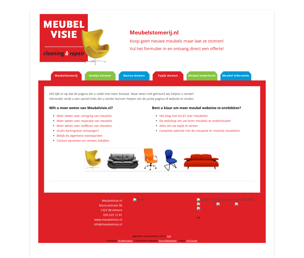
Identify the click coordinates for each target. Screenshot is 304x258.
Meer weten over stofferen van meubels (84, 126)
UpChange (191, 240)
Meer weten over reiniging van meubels (84, 116)
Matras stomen (134, 75)
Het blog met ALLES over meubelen (183, 116)
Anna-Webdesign (168, 240)
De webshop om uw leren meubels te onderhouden (195, 121)
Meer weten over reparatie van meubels (84, 121)
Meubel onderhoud (201, 75)
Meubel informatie (235, 75)
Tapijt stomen (168, 75)
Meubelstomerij (66, 75)
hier (169, 236)
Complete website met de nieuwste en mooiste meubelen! (199, 131)
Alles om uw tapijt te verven (178, 126)
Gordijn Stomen (100, 75)
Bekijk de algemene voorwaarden (80, 136)
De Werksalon (125, 240)
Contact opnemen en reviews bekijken (83, 141)
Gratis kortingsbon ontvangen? (78, 131)
